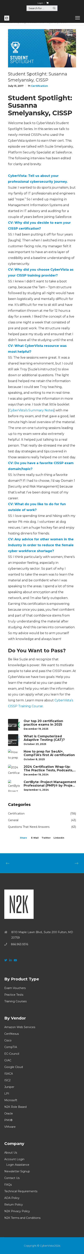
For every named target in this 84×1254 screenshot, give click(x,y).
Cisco (8, 1040)
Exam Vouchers (15, 988)
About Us (10, 1152)
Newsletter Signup (17, 1171)
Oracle (8, 1113)
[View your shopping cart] (47, 3)
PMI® (8, 1120)
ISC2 (7, 1080)
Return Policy (13, 1204)
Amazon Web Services (19, 1027)
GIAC (7, 1060)
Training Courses (15, 1001)
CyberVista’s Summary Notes (31, 410)
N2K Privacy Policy (17, 1211)
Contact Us (12, 1178)
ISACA (8, 1073)
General (13, 820)
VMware (10, 1127)
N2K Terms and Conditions (22, 1218)
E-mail (35, 837)
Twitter (46, 837)
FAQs (8, 1184)
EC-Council (11, 1053)
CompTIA (10, 1047)
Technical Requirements (20, 1191)
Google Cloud (13, 1067)
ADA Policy (12, 1198)
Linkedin (59, 837)
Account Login (14, 1159)
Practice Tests (13, 994)
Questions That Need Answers (28, 827)
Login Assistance (17, 1164)
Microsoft (10, 1100)
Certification (39, 85)
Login (40, 3)
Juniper (9, 1087)
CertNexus (11, 1034)
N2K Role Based (15, 1107)
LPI (6, 1093)
